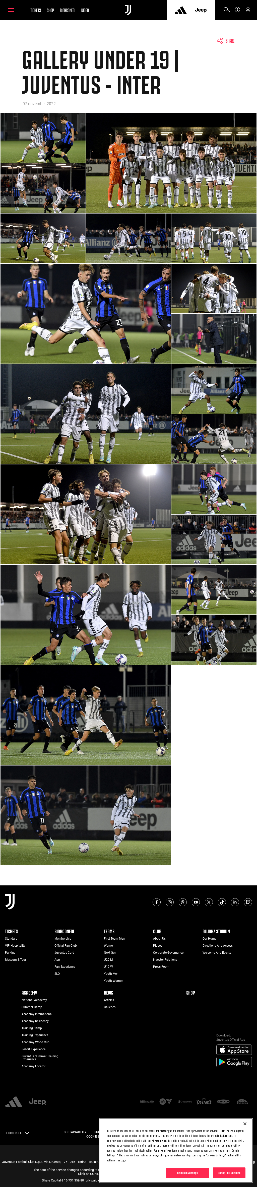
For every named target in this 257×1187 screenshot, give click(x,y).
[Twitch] (248, 902)
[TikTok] (222, 902)
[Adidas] (181, 10)
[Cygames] (184, 1102)
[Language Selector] (27, 1134)
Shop (50, 10)
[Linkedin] (235, 902)
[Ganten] (242, 1102)
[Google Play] (234, 1062)
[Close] (244, 1123)
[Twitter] (209, 902)
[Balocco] (223, 1102)
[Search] (227, 11)
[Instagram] (170, 902)
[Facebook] (157, 902)
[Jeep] (201, 10)
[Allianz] (146, 1102)
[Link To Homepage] (128, 10)
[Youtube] (196, 902)
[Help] (237, 11)
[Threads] (183, 902)
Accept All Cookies (229, 1172)
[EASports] (165, 1102)
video (85, 10)
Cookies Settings (187, 1172)
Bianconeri (67, 10)
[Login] (248, 11)
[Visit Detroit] (204, 1101)
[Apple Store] (234, 1050)
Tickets (35, 10)
